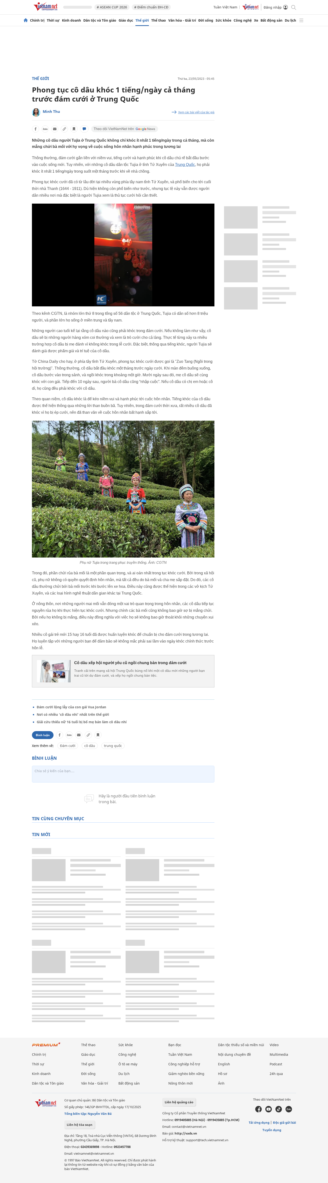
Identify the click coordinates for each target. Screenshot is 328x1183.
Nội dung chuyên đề (234, 1054)
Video (274, 1045)
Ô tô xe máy (127, 1064)
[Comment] (84, 129)
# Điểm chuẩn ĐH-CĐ (151, 7)
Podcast (276, 1064)
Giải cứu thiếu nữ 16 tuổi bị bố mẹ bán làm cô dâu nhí (82, 722)
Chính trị (37, 20)
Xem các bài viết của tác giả (196, 112)
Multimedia (279, 1054)
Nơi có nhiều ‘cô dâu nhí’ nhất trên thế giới (73, 714)
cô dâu (89, 745)
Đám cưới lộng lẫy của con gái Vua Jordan (71, 707)
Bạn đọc (174, 1045)
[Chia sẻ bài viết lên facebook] (35, 129)
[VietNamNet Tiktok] (278, 1111)
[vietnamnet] (46, 12)
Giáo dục (126, 20)
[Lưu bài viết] (74, 129)
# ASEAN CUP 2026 (112, 7)
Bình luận (43, 735)
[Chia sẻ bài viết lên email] (54, 129)
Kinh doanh (71, 20)
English (224, 1064)
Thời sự (53, 20)
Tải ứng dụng (259, 1122)
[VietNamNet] (26, 20)
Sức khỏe (223, 20)
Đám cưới (67, 745)
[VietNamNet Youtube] (268, 1111)
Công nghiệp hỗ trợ (184, 1064)
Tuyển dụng (271, 1130)
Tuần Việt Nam (225, 7)
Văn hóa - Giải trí (182, 20)
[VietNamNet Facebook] (258, 1111)
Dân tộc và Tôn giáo (99, 20)
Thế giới (142, 20)
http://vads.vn (186, 1133)
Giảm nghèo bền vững (186, 1073)
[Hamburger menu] (301, 20)
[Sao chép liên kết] (64, 129)
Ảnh (221, 1083)
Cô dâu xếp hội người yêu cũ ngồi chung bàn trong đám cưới (130, 663)
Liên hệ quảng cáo (179, 1102)
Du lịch (290, 20)
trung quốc (113, 745)
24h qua (276, 1073)
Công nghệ (243, 20)
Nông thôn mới (180, 1083)
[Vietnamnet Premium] (46, 1046)
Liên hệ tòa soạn (79, 1124)
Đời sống (205, 20)
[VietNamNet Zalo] (288, 1111)
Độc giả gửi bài (284, 1122)
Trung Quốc (185, 165)
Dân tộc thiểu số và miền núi (241, 1045)
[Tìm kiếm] (293, 7)
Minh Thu (51, 111)
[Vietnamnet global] (250, 8)
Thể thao (158, 20)
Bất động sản (271, 20)
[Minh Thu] (36, 112)
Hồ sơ (222, 1073)
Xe (256, 20)
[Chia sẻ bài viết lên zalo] (45, 129)
